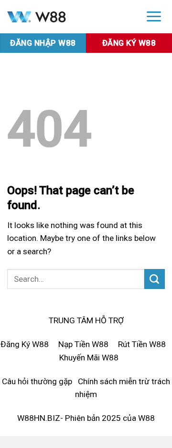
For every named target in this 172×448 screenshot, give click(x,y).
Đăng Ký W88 (24, 344)
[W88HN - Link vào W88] (68, 17)
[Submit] (154, 279)
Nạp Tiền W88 (83, 344)
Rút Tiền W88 (142, 344)
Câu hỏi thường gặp (37, 381)
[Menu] (154, 16)
